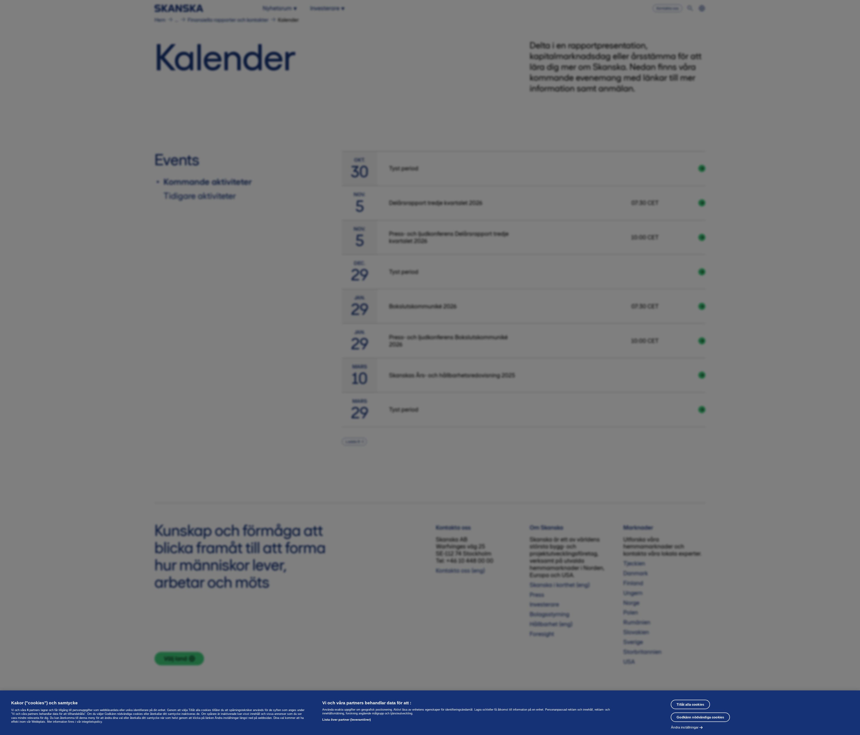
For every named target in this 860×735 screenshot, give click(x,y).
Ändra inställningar (685, 727)
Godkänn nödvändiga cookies (700, 717)
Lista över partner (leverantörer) (346, 719)
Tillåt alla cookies (690, 704)
